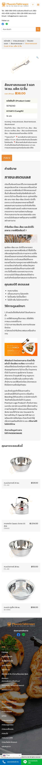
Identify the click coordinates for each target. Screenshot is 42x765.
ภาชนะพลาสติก (7, 737)
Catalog (5, 652)
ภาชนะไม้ (5, 733)
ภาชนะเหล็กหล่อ (7, 729)
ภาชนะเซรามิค (7, 711)
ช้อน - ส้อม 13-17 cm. (20, 128)
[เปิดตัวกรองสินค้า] (33, 5)
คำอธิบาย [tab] (6, 157)
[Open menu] (38, 5)
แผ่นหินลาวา (6, 746)
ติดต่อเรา (5, 678)
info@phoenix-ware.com (17, 16)
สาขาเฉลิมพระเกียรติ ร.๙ (11, 681)
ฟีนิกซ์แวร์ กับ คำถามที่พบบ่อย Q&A (15, 674)
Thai (8, 755)
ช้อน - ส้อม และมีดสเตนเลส (27, 130)
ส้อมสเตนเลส (10, 124)
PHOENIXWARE (15, 433)
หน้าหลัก (7, 40)
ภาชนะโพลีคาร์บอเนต (9, 742)
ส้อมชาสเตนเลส (16, 43)
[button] (37, 57)
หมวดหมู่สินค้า (7, 656)
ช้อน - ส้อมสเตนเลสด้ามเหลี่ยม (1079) (19, 133)
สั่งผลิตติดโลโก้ (7, 660)
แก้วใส (4, 716)
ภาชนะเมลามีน (7, 707)
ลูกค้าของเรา (6, 665)
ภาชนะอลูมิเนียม (7, 724)
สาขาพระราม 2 (7, 689)
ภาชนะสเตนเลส (18, 40)
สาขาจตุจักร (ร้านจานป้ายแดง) (13, 685)
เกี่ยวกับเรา (6, 669)
